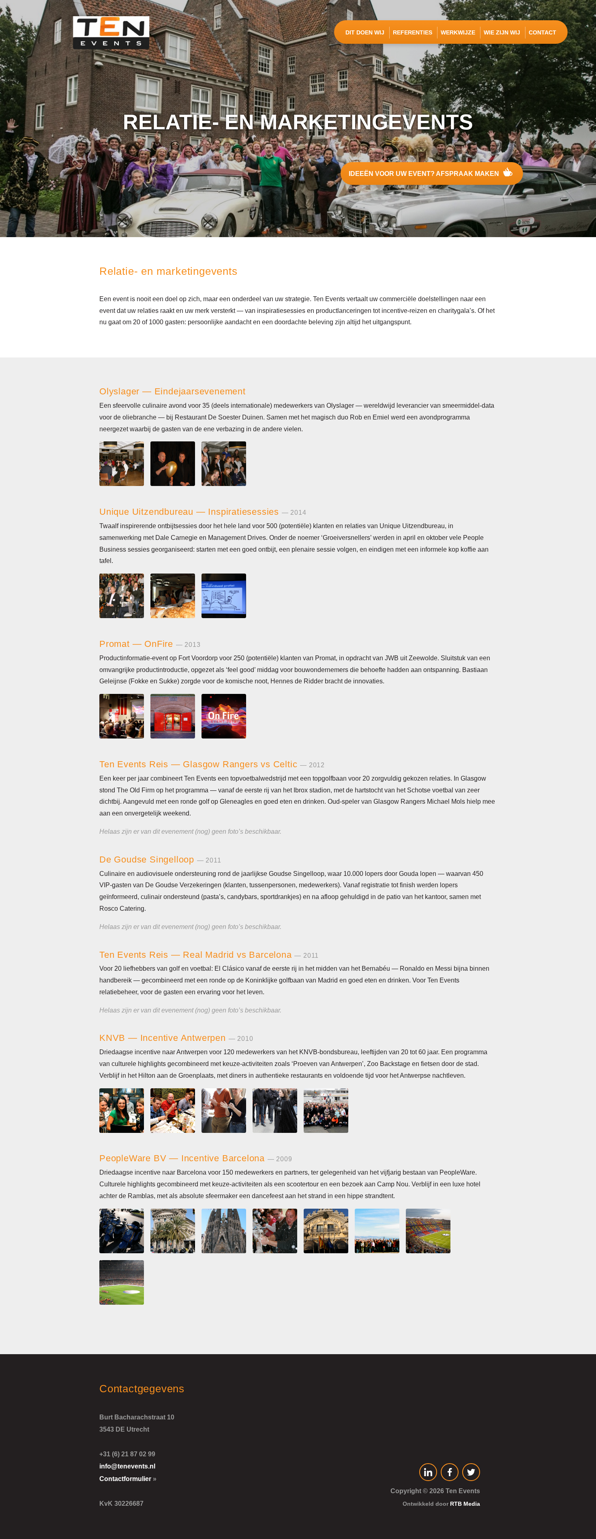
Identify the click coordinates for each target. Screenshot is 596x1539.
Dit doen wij (364, 32)
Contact (542, 32)
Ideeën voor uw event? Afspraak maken (425, 173)
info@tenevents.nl (127, 1466)
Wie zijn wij (502, 32)
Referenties (412, 32)
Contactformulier (125, 1478)
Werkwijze (458, 32)
